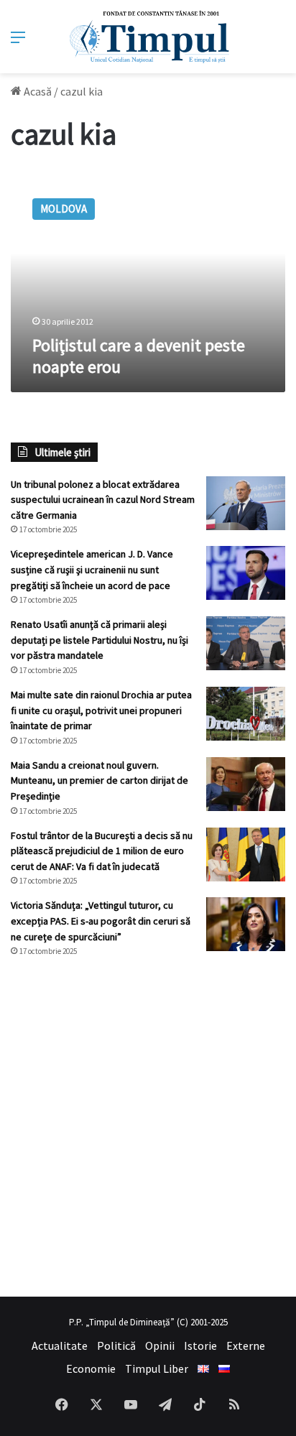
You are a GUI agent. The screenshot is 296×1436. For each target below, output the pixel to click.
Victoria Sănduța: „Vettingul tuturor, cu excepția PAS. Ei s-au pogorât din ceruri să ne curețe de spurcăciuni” (100, 920)
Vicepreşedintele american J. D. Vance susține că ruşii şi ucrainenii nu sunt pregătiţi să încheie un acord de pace (92, 569)
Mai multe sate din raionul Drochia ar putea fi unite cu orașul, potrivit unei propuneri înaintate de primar (101, 710)
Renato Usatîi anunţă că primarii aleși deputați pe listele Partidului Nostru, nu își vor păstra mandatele (99, 640)
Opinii (160, 1345)
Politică (116, 1345)
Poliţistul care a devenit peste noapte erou (138, 356)
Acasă (37, 91)
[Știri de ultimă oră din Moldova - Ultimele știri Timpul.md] (148, 36)
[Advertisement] (148, 1127)
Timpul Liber (156, 1368)
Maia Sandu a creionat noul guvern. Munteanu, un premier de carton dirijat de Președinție (99, 780)
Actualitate (60, 1345)
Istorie (200, 1345)
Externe (245, 1345)
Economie (91, 1368)
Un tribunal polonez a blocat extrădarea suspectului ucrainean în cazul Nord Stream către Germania (103, 500)
